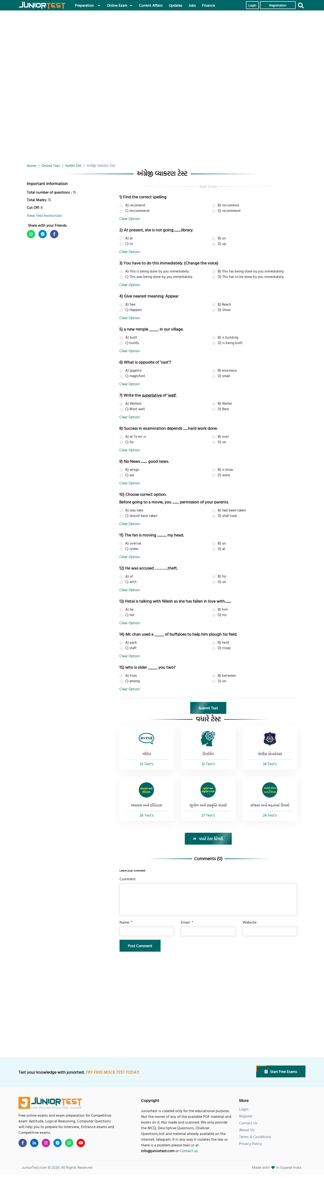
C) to (129, 243)
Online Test (51, 165)
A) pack (131, 642)
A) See (130, 304)
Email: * (187, 922)
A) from (131, 675)
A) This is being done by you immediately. (157, 271)
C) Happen (133, 309)
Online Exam (117, 5)
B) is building (228, 337)
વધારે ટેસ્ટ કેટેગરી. (211, 839)
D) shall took (227, 515)
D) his (222, 615)
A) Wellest (133, 403)
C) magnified (135, 376)
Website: (250, 922)
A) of (129, 576)
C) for (129, 442)
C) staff (130, 648)
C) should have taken (141, 515)
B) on (222, 238)
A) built (131, 337)
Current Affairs (151, 5)
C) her (129, 615)
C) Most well (135, 409)
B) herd (223, 642)
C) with (131, 581)
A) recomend (135, 205)
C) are (129, 475)
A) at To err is (135, 436)
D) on (222, 442)
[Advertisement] (161, 48)
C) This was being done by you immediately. (159, 276)
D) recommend (229, 210)
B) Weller (225, 403)
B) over (223, 436)
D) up (222, 243)
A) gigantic (133, 370)
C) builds (132, 343)
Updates (175, 5)
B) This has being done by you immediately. (251, 271)
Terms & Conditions (255, 1136)
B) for (222, 576)
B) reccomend (228, 205)
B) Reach (224, 304)
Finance (208, 5)
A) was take (134, 510)
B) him (223, 609)
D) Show (224, 309)
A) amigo (132, 469)
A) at (129, 238)
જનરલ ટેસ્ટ (73, 165)
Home (31, 165)
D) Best (223, 409)
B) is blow (225, 469)
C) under (132, 548)
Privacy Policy (250, 1143)
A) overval (133, 543)
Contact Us (248, 1123)
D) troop (224, 648)
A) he (129, 609)
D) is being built (230, 343)
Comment (128, 879)
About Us (246, 1130)
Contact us (189, 1151)
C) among (132, 681)
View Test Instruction (44, 215)
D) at (221, 548)
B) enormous (227, 370)
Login (252, 5)
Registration (278, 5)
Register (245, 1116)
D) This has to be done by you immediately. (251, 276)
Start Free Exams (283, 1071)
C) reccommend (137, 210)
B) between (227, 675)
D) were (224, 475)
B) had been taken (232, 510)
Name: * (126, 922)
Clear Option (129, 218)
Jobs (192, 5)
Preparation (84, 5)
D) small (224, 376)
